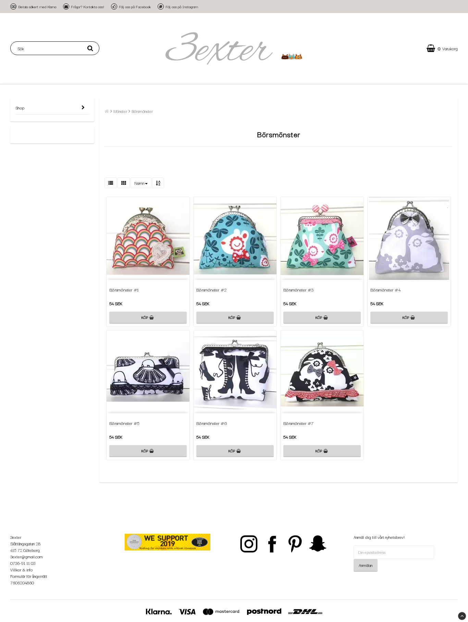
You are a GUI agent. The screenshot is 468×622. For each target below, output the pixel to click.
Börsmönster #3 (298, 289)
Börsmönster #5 (124, 422)
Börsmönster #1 (124, 289)
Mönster (120, 111)
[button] (442, 48)
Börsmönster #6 (211, 422)
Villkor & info (21, 569)
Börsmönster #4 (385, 289)
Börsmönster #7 (298, 422)
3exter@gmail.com (26, 556)
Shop (19, 107)
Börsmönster (142, 111)
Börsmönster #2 (211, 289)
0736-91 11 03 (22, 563)
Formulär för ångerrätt (28, 576)
